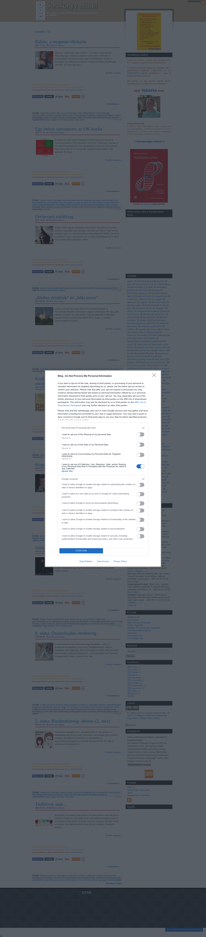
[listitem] (103, 427)
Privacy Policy (120, 561)
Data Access (103, 561)
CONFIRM (81, 551)
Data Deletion (85, 561)
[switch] (140, 434)
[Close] (155, 376)
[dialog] (103, 468)
